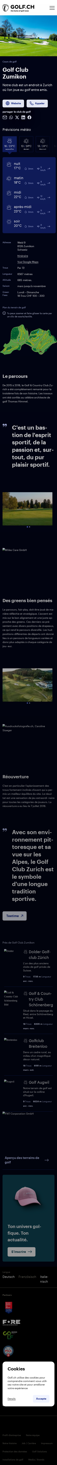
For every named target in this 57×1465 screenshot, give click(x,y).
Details (12, 1398)
